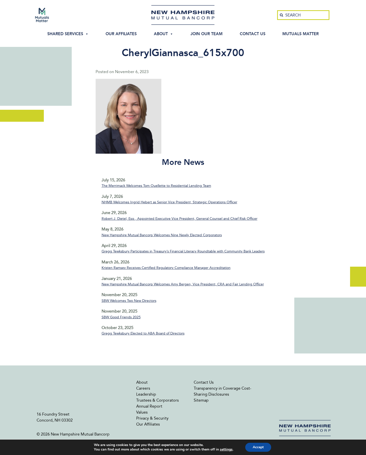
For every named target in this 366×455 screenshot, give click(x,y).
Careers (143, 388)
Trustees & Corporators (157, 400)
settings (226, 449)
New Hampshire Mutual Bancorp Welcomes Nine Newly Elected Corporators (162, 235)
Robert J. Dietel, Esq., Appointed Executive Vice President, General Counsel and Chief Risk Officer (179, 219)
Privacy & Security (152, 418)
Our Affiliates (121, 33)
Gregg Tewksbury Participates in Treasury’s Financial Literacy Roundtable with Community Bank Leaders (183, 251)
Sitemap (201, 400)
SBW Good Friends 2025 (121, 317)
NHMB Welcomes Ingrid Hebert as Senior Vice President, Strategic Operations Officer (169, 202)
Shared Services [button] (65, 33)
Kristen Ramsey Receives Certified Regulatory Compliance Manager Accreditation (166, 268)
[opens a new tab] (42, 14)
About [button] (161, 33)
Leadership (146, 394)
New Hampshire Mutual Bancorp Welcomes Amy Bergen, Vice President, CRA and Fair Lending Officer (183, 284)
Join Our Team (206, 33)
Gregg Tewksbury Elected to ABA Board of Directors (143, 333)
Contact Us (252, 33)
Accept (258, 447)
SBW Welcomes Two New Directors (129, 301)
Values (142, 412)
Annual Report (149, 406)
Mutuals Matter (300, 33)
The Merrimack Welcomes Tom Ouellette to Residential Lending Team (156, 186)
